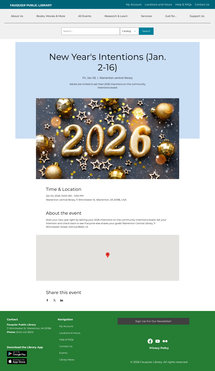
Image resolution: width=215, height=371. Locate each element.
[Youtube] (157, 341)
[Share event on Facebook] (47, 300)
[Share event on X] (54, 300)
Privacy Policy (159, 348)
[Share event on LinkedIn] (61, 300)
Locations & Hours (69, 333)
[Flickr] (165, 341)
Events (63, 353)
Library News (66, 359)
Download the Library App (25, 347)
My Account (66, 326)
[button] (17, 16)
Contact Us (65, 346)
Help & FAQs (66, 339)
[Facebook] (150, 341)
